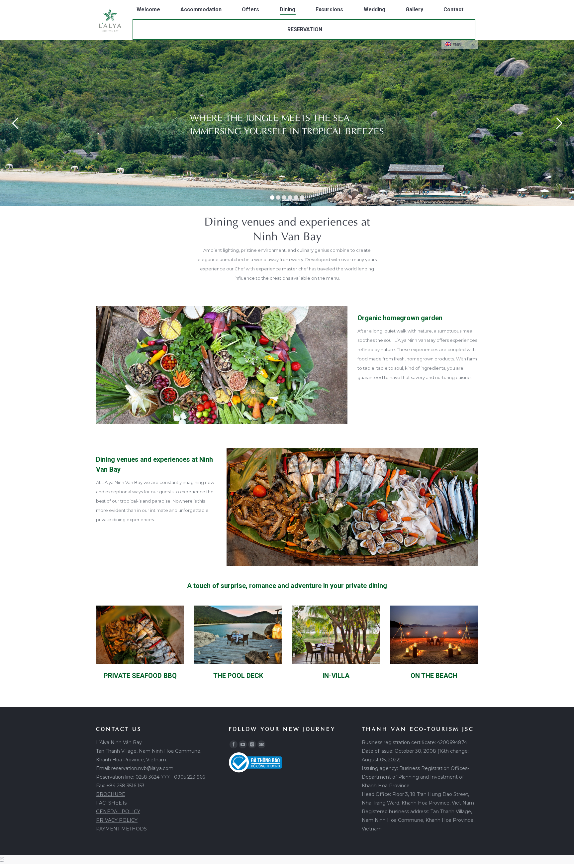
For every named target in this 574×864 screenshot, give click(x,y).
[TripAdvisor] (261, 744)
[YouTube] (243, 744)
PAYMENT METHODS (121, 829)
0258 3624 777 (153, 777)
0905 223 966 (189, 777)
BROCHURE (110, 794)
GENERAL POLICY (118, 812)
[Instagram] (252, 744)
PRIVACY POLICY (117, 820)
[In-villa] (336, 635)
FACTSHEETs (111, 803)
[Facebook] (234, 744)
